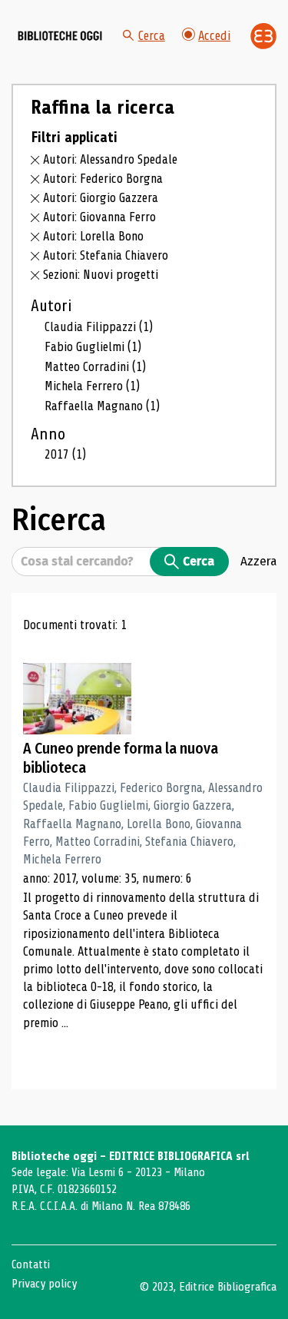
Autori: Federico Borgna (103, 178)
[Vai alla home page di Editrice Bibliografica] (263, 36)
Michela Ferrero (92, 386)
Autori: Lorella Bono (93, 236)
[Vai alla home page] (60, 36)
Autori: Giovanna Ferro (99, 217)
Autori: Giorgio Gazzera (100, 198)
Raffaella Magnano (102, 406)
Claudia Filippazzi (99, 327)
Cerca (151, 35)
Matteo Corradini (95, 367)
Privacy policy (44, 1284)
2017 (65, 454)
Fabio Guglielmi (93, 347)
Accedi (214, 35)
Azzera (258, 560)
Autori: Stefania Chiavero (105, 255)
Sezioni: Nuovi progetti (100, 274)
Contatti (31, 1264)
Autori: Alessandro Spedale (110, 159)
